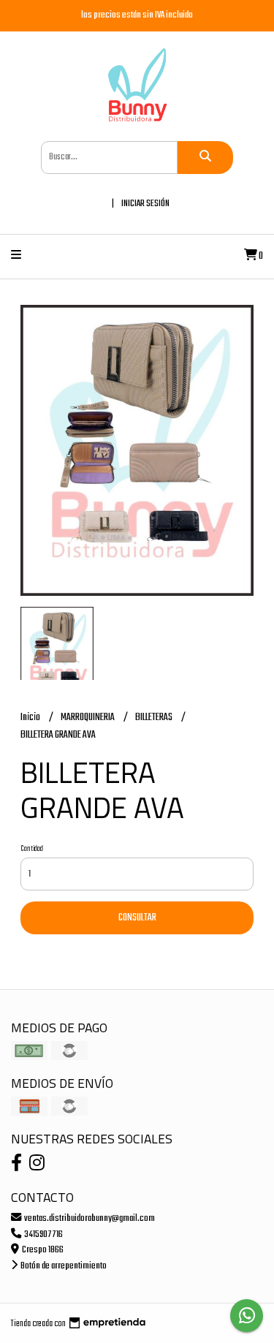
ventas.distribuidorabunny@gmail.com (89, 1218)
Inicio (31, 717)
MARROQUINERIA (88, 717)
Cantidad (31, 849)
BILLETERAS (154, 717)
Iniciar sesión (145, 203)
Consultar (137, 917)
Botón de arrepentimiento (63, 1266)
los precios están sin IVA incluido (137, 15)
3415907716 (43, 1234)
